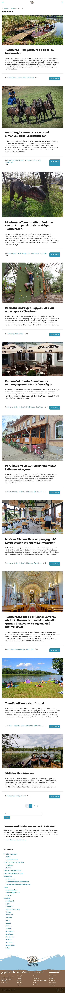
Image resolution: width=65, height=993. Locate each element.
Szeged (8, 923)
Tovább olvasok (55, 78)
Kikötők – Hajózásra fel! (12, 871)
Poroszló (9, 918)
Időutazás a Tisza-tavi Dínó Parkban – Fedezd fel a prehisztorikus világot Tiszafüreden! (30, 225)
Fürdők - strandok (13, 726)
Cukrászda (31, 407)
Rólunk (35, 976)
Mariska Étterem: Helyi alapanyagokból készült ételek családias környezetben (31, 541)
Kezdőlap (6, 8)
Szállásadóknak (5, 982)
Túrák (17, 796)
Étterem (30, 492)
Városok (13, 8)
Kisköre (8, 912)
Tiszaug (19, 978)
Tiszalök (8, 940)
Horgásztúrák (12, 78)
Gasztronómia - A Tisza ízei (17, 407)
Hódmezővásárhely (13, 909)
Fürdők (8, 857)
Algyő (8, 904)
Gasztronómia (53, 976)
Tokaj (7, 948)
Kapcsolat (36, 984)
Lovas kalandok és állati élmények (19, 160)
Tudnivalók (36, 978)
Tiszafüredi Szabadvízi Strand (24, 703)
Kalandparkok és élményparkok (18, 253)
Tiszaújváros (10, 945)
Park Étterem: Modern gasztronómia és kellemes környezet (30, 467)
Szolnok (8, 929)
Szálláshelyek (52, 982)
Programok (52, 980)
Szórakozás (22, 78)
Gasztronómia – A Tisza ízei (14, 862)
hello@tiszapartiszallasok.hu (16, 840)
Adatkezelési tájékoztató (7, 977)
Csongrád (9, 907)
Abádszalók (10, 901)
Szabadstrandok (27, 726)
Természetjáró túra (12, 893)
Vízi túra (23, 796)
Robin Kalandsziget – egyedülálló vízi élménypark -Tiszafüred (29, 309)
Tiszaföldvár (10, 931)
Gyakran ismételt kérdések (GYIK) (40, 981)
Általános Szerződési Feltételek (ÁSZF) (6, 980)
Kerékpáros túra (11, 890)
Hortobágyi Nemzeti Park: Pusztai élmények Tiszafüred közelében (27, 134)
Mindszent (9, 915)
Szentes (8, 926)
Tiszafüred (30, 78)
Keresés (7, 817)
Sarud (8, 920)
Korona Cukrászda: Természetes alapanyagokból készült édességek (28, 382)
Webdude (13, 990)
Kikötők (51, 978)
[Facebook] (57, 990)
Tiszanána (9, 942)
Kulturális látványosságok (16, 649)
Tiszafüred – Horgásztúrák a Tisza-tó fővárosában (29, 51)
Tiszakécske (10, 937)
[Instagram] (61, 990)
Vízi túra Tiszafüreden (19, 773)
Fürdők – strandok (10, 854)
